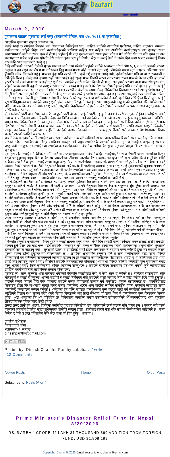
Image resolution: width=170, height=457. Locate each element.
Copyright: (49, 452)
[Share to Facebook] (19, 341)
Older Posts (156, 372)
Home (86, 372)
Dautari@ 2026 (66, 452)
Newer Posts (15, 372)
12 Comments (20, 354)
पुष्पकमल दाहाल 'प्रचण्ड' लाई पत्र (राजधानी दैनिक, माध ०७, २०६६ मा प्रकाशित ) (63, 36)
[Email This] (6, 341)
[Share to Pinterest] (23, 341)
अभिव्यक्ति (95, 350)
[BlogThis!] (11, 341)
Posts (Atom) (36, 382)
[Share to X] (15, 341)
